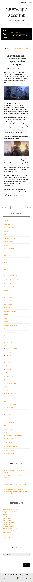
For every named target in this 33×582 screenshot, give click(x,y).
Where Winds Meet (9, 450)
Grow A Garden (8, 283)
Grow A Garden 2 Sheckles (10, 536)
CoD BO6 (6, 231)
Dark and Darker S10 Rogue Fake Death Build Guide (15, 485)
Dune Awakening (9, 249)
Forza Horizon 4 (10, 338)
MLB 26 (6, 315)
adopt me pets (8, 221)
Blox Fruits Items (9, 228)
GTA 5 (6, 290)
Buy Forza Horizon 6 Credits (10, 513)
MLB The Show (10, 411)
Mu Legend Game (11, 380)
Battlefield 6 (7, 224)
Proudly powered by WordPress (9, 578)
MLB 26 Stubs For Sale (9, 523)
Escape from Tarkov (11, 276)
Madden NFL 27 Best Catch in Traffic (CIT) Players (15, 471)
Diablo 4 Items (7, 519)
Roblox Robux (8, 343)
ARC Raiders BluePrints (9, 526)
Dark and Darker (8, 242)
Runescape (9, 387)
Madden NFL (9, 408)
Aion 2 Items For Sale (9, 530)
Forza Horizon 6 (8, 266)
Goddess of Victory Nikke (11, 280)
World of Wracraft (11, 394)
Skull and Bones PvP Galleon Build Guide (15, 481)
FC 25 (5, 259)
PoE (5, 329)
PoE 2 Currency (7, 517)
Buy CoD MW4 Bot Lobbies (10, 528)
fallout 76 (7, 256)
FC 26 (5, 263)
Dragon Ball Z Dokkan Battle (14, 435)
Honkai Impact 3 (10, 376)
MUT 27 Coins (7, 521)
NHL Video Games (11, 418)
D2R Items (6, 534)
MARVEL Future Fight (12, 439)
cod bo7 (6, 235)
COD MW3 (9, 272)
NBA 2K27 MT (7, 524)
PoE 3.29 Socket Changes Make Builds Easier (14, 477)
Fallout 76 (9, 362)
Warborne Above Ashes (10, 447)
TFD (5, 426)
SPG (5, 402)
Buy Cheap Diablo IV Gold (10, 538)
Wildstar (8, 390)
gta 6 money (7, 294)
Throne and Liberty (9, 429)
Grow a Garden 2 (9, 287)
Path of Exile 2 (8, 322)
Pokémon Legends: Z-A (10, 332)
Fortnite (8, 369)
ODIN (5, 318)
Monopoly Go (10, 442)
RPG (5, 346)
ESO (8, 49)
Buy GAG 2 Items (8, 532)
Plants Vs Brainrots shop (11, 325)
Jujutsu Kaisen (8, 304)
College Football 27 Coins (10, 511)
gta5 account (8, 297)
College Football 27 (9, 238)
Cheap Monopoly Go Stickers (11, 509)
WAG (5, 433)
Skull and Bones (8, 398)
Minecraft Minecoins (10, 311)
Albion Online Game (11, 349)
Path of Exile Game (11, 383)
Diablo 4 (6, 245)
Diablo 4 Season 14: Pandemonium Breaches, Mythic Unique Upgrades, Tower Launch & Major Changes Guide (16, 491)
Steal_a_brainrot (9, 422)
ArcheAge (9, 352)
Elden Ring (7, 252)
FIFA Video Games (11, 404)
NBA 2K (8, 415)
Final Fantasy (9, 366)
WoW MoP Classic (9, 454)
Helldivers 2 (7, 301)
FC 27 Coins (6, 515)
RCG (5, 336)
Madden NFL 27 (8, 308)
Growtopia (9, 373)
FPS (5, 270)
